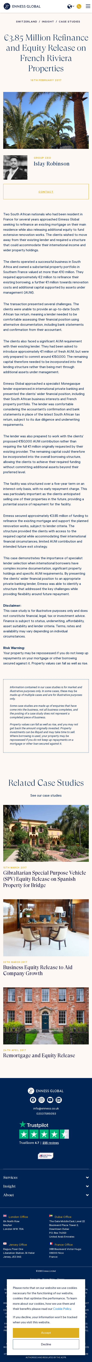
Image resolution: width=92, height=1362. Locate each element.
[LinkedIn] (59, 1100)
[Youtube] (50, 1100)
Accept (46, 1332)
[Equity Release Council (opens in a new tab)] (45, 1156)
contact (46, 192)
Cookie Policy (62, 1308)
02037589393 (79, 6)
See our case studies (46, 796)
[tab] (46, 1177)
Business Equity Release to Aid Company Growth (38, 970)
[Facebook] (33, 1100)
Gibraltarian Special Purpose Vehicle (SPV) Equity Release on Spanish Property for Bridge (44, 879)
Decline (46, 1344)
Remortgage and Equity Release (39, 1056)
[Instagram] (42, 1100)
